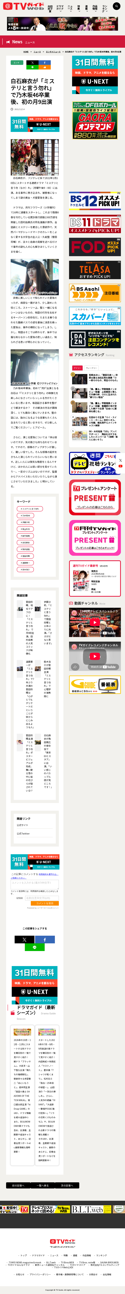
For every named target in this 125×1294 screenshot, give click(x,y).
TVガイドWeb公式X (63, 1267)
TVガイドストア (77, 1265)
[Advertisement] (95, 165)
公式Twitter (23, 833)
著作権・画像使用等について (70, 1274)
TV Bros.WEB (67, 1262)
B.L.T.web (51, 1262)
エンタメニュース (16, 63)
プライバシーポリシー (40, 1274)
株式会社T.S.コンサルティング (105, 1265)
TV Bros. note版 (87, 1262)
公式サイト (22, 825)
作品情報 (95, 7)
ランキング (104, 8)
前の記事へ (18, 1185)
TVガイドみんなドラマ (19, 1265)
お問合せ (93, 1274)
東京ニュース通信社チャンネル (50, 1265)
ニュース (70, 7)
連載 (86, 7)
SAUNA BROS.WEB (109, 1262)
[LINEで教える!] (32, 67)
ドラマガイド (60, 7)
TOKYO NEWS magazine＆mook (25, 1262)
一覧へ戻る (43, 1185)
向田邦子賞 (50, 8)
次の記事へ (67, 1185)
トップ (23, 1255)
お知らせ (20, 1274)
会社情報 (107, 1274)
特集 (78, 7)
